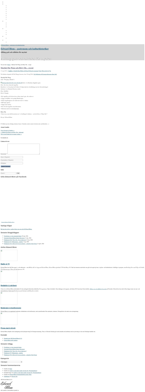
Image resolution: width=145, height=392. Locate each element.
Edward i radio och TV (13, 11)
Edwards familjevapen (13, 23)
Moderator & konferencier (11, 308)
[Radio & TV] (9, 260)
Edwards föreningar (13, 19)
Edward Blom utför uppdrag (12, 36)
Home (8, 64)
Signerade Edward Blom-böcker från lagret (14, 238)
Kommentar (4, 154)
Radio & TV (5, 264)
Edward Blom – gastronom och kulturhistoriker (25, 48)
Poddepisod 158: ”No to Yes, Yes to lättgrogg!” (15, 240)
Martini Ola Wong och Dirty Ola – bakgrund (12, 132)
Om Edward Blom (9, 4)
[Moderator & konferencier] (9, 304)
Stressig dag (14, 376)
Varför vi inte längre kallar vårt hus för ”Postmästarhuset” (23, 370)
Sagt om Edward (12, 9)
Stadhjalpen (7, 376)
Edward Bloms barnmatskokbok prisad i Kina (20, 374)
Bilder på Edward (24, 71)
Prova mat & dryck (8, 328)
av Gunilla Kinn (16, 71)
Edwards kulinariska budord (15, 32)
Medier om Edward (12, 13)
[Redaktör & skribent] (9, 282)
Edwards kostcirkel (12, 27)
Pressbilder (10, 42)
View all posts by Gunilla (7, 130)
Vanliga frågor (11, 17)
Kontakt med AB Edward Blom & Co (17, 38)
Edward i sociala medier (14, 25)
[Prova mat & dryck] (9, 324)
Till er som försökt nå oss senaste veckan (11, 134)
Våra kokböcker (8, 28)
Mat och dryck (45, 71)
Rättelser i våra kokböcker (14, 34)
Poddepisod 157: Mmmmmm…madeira (13, 242)
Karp (11, 369)
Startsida (6, 2)
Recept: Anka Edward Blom (15, 30)
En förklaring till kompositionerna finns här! (45, 74)
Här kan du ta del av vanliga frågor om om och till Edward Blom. (16, 229)
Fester (40, 71)
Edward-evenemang (33, 71)
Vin (50, 71)
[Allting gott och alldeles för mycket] (13, 45)
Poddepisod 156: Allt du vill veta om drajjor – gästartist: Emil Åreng (20, 243)
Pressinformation (9, 40)
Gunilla (10, 71)
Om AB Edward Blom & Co (14, 7)
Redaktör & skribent (9, 285)
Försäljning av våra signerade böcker (12, 236)
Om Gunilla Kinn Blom (13, 6)
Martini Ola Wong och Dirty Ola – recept (17, 67)
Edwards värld (8, 21)
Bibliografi (10, 15)
